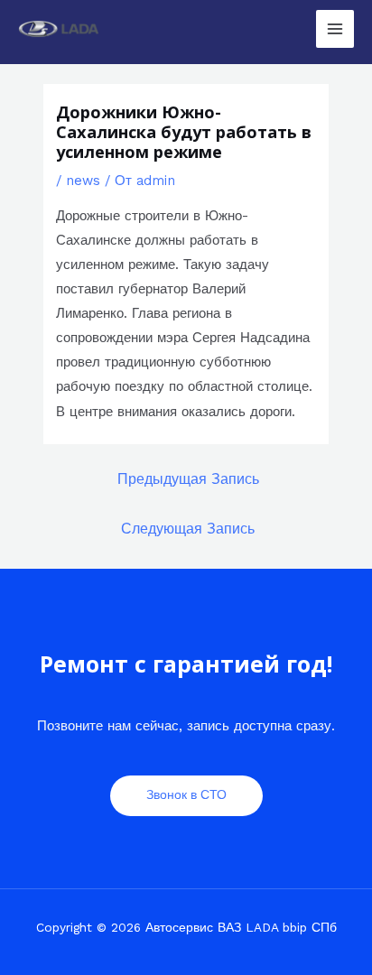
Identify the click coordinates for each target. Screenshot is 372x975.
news (83, 180)
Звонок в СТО (186, 794)
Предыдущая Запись (188, 479)
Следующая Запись (188, 529)
